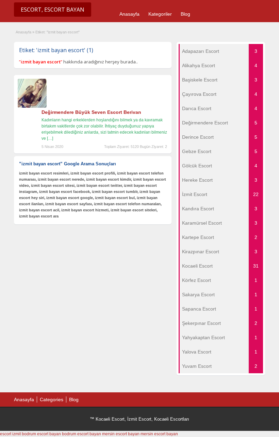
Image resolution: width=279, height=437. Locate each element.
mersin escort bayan (121, 434)
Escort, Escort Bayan (52, 9)
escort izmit (10, 434)
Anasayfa (129, 14)
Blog (185, 14)
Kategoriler (160, 14)
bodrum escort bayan (41, 434)
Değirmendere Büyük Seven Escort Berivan (91, 112)
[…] (50, 138)
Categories (51, 399)
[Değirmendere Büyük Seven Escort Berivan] (32, 106)
